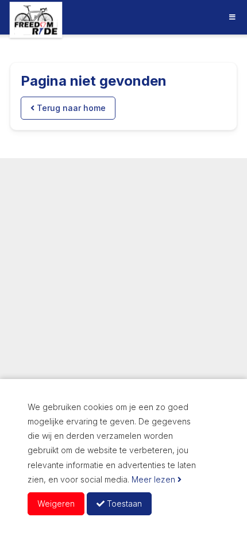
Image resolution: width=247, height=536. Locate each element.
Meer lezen (154, 479)
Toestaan (123, 503)
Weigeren (56, 503)
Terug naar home (70, 108)
